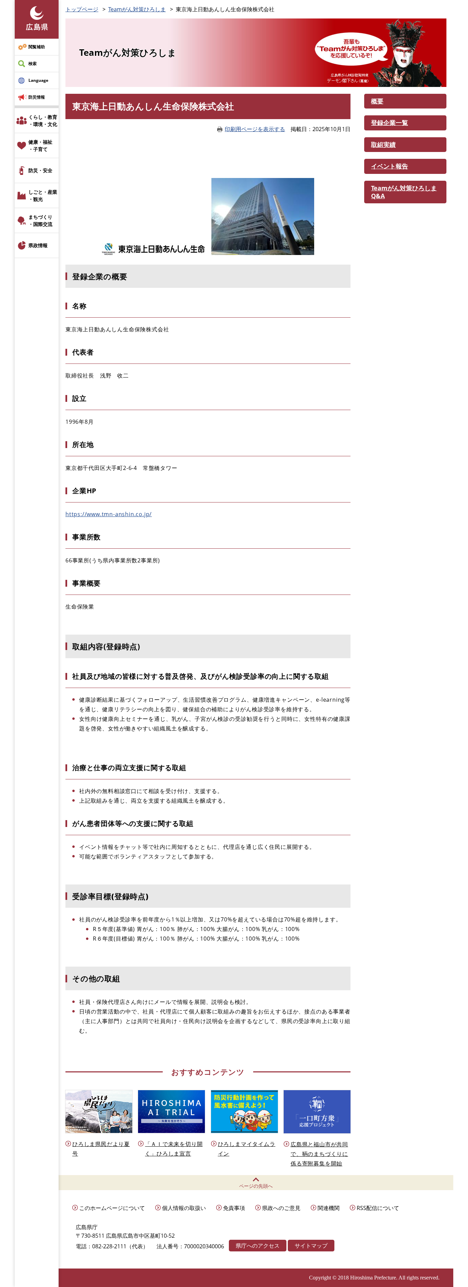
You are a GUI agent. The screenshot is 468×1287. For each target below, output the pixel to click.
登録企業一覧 (389, 122)
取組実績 (383, 144)
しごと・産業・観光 (42, 195)
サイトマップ (311, 1245)
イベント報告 (389, 166)
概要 (377, 101)
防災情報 (36, 97)
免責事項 (234, 1208)
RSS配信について (378, 1208)
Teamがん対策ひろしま (137, 9)
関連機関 (329, 1208)
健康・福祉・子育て (40, 145)
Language (38, 80)
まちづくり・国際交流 (40, 220)
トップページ (81, 9)
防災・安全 (40, 170)
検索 (32, 63)
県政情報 (38, 245)
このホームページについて (112, 1208)
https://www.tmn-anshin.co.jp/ (108, 514)
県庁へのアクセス (258, 1245)
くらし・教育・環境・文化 (42, 120)
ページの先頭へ (256, 1186)
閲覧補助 (36, 47)
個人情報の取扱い (184, 1208)
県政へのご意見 (281, 1208)
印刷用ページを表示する (255, 129)
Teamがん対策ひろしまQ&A (404, 192)
